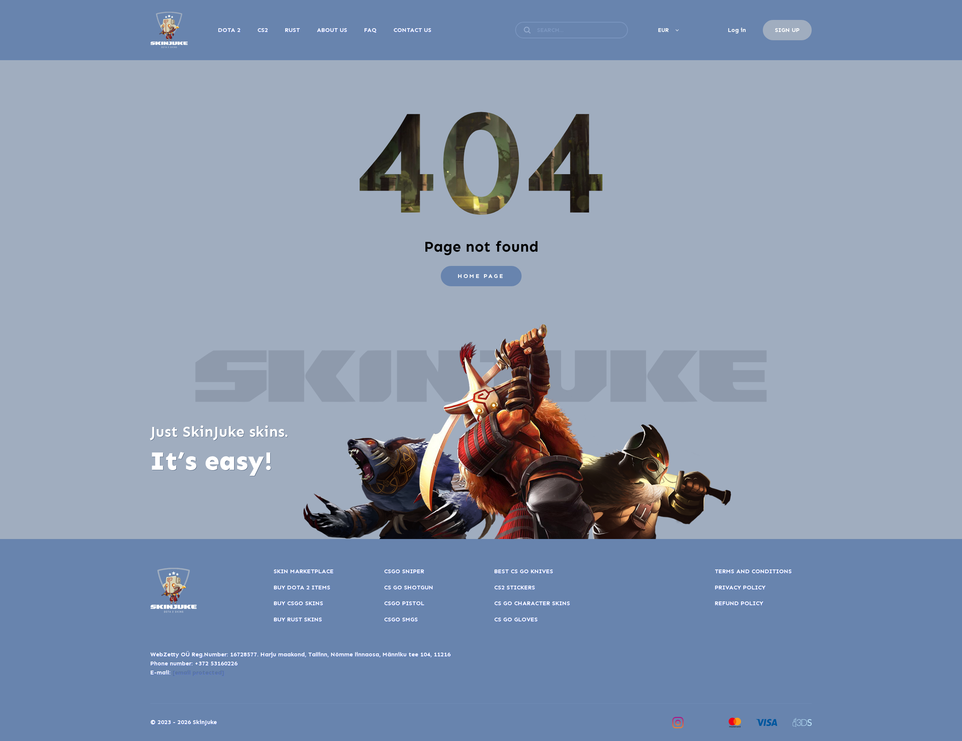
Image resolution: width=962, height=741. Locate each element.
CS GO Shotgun (408, 587)
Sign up (787, 29)
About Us (332, 29)
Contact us (412, 29)
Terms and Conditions (753, 571)
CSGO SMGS (401, 619)
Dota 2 (229, 29)
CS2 (262, 29)
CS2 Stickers (514, 587)
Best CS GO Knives (523, 571)
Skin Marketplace (304, 571)
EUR (663, 30)
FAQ (370, 29)
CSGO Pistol (404, 603)
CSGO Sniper (404, 571)
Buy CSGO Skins (298, 603)
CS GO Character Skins (532, 603)
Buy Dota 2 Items (302, 587)
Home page (481, 275)
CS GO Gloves (516, 619)
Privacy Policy (740, 587)
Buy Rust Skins (298, 619)
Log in (737, 29)
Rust (292, 29)
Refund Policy (739, 603)
